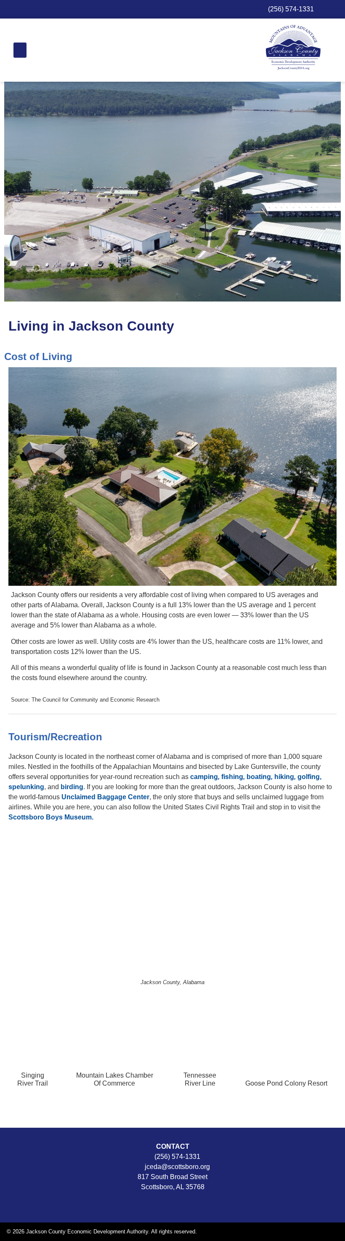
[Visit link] (32, 1060)
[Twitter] (172, 1203)
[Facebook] (154, 1203)
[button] (20, 50)
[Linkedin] (191, 1203)
